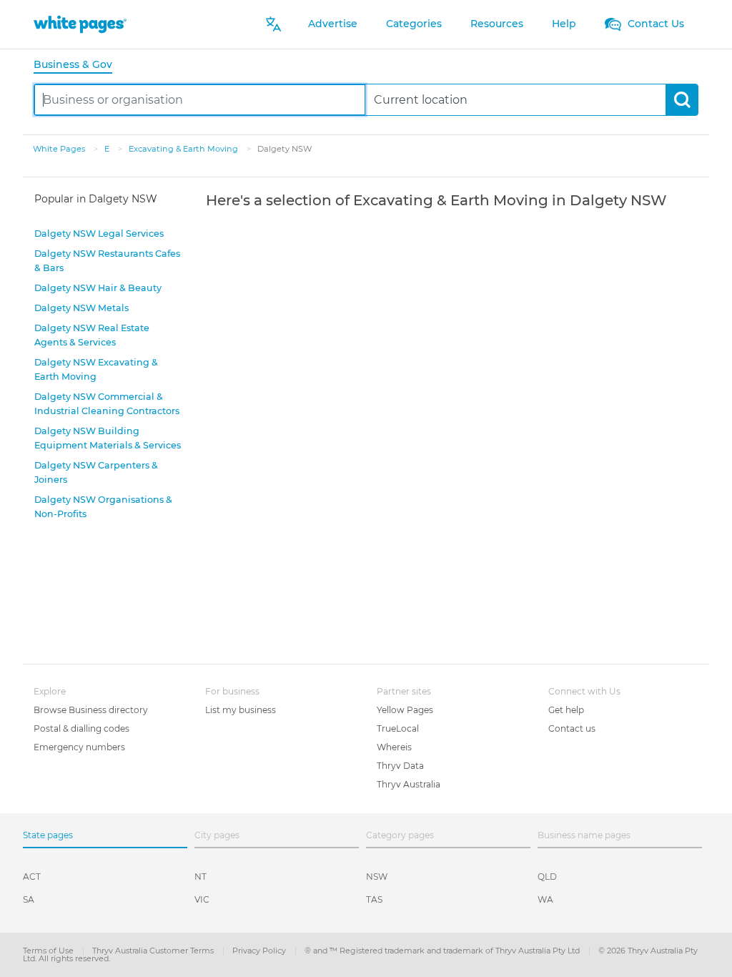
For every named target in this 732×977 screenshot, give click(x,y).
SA (28, 899)
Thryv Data (400, 765)
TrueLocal (398, 728)
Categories (414, 23)
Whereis (394, 747)
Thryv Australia (408, 784)
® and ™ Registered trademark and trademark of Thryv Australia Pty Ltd (443, 951)
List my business (240, 709)
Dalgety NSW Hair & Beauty (98, 288)
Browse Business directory (91, 709)
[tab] (79, 65)
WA (545, 899)
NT (200, 876)
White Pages (60, 149)
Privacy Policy (260, 951)
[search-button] (682, 99)
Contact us (571, 728)
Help (564, 23)
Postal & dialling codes (81, 728)
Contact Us (654, 23)
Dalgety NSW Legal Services (99, 233)
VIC (201, 899)
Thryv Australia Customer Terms (154, 951)
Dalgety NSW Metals (81, 308)
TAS (374, 899)
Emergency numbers (79, 747)
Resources (496, 23)
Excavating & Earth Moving (184, 149)
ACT (32, 876)
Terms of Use (49, 951)
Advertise (332, 23)
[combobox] (199, 99)
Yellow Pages (405, 709)
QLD (547, 876)
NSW (376, 876)
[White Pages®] (80, 24)
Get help (566, 709)
